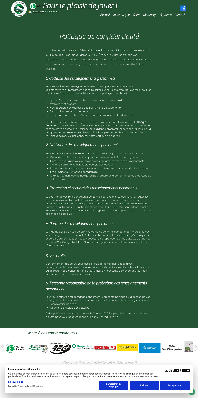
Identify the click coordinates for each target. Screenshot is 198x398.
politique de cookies (108, 136)
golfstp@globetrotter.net (75, 307)
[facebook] (183, 8)
